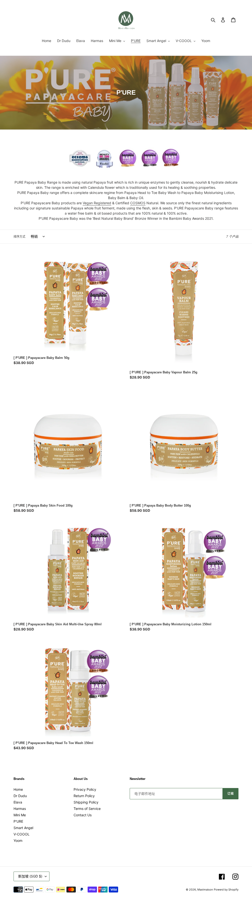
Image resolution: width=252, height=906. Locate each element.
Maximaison (205, 889)
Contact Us (83, 815)
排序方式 (19, 236)
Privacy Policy (85, 789)
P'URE (18, 821)
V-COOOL (22, 834)
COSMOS (137, 203)
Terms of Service (87, 808)
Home (18, 789)
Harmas (20, 808)
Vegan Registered (97, 203)
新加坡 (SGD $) (30, 876)
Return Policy (84, 796)
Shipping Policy (86, 802)
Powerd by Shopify (226, 889)
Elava (18, 802)
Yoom (18, 840)
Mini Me (20, 815)
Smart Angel (23, 828)
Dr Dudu (20, 796)
